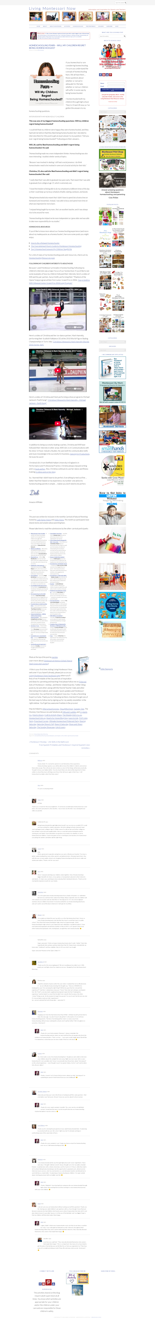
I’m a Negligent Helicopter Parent (39, 585)
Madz (39, 800)
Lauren (40, 1053)
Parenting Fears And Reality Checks (58, 563)
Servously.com (96, 1317)
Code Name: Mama (44, 520)
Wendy (40, 915)
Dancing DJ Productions (79, 454)
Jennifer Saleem (42, 1091)
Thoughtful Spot (66, 709)
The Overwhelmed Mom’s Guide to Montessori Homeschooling (56, 246)
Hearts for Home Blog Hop (57, 718)
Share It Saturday (61, 724)
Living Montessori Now (77, 14)
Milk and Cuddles (69, 712)
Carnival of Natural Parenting (40, 735)
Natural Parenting (44, 734)
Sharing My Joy (34, 557)
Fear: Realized (34, 575)
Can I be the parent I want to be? (38, 644)
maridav (55, 657)
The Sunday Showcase (46, 727)
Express (55, 709)
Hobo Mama (59, 520)
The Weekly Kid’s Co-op (72, 715)
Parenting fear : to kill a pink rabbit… (58, 575)
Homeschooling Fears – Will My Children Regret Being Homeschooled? (38, 615)
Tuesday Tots (79, 709)
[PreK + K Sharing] (83, 1283)
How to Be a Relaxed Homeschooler (45, 243)
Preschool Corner (41, 721)
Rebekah (40, 1159)
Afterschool (47, 709)
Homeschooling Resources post (42, 258)
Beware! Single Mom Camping (57, 557)
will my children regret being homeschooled (69, 735)
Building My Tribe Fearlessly (37, 565)
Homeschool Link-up (37, 718)
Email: (102, 86)
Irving (39, 848)
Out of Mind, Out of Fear (56, 533)
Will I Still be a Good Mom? (56, 615)
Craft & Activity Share (53, 715)
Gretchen (40, 892)
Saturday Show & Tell (45, 724)
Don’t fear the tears (54, 600)
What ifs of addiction (36, 548)
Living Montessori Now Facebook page (44, 675)
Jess (39, 785)
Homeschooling (37, 734)
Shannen (40, 1011)
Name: (102, 83)
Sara (39, 871)
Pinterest (82, 681)
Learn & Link (73, 718)
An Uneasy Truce (35, 625)
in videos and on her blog (45, 472)
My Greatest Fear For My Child (38, 593)
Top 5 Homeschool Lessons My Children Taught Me (51, 249)
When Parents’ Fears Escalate (38, 533)
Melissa (40, 760)
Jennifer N (41, 962)
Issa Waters (41, 1125)
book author (40, 469)
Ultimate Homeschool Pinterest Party (64, 721)
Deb (42, 1030)
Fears (51, 635)
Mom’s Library (38, 715)
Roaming (52, 583)
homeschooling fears (50, 735)
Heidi (39, 1203)
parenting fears (58, 735)
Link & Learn (60, 727)
